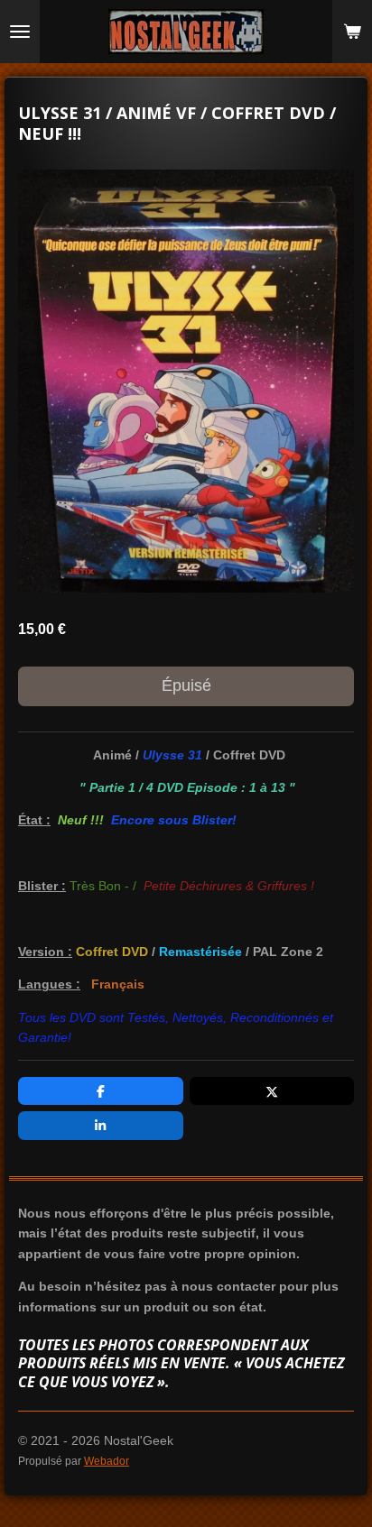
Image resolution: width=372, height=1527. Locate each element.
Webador (106, 1461)
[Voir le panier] (352, 31)
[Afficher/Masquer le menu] (20, 31)
